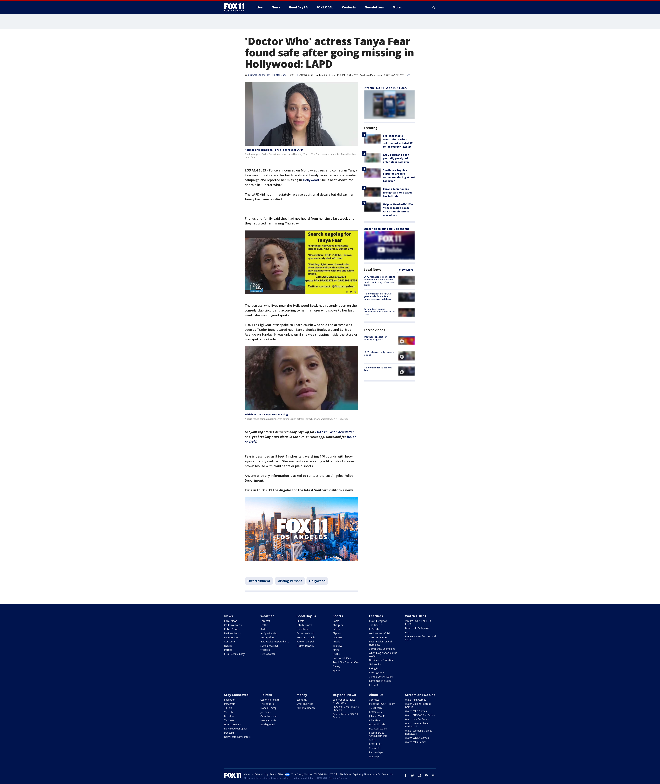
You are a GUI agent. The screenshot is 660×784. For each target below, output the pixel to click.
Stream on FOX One (420, 695)
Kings (336, 649)
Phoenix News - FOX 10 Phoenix (346, 708)
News (228, 616)
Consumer (230, 641)
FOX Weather (267, 654)
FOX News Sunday (234, 654)
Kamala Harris (268, 720)
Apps (408, 632)
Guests (300, 620)
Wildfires (265, 649)
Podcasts (229, 732)
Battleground (267, 724)
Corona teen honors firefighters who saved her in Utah (397, 192)
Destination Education (381, 660)
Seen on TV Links (306, 637)
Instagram (229, 703)
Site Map (374, 756)
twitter (412, 775)
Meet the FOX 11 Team (382, 703)
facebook (405, 775)
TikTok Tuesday (305, 645)
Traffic (264, 625)
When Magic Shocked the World (383, 654)
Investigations (376, 672)
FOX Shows (375, 712)
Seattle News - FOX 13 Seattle (345, 715)
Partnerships (376, 752)
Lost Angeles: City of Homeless (380, 643)
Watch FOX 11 (415, 616)
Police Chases (232, 629)
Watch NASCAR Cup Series (420, 715)
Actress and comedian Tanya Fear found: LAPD (274, 149)
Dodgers (337, 637)
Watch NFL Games (415, 699)
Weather (267, 616)
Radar (263, 629)
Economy (301, 699)
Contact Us (375, 748)
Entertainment (305, 74)
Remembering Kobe (380, 680)
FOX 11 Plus (375, 744)
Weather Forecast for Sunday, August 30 (375, 338)
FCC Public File (377, 724)
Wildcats (337, 645)
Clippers (337, 633)
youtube (426, 775)
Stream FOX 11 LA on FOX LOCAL (386, 88)
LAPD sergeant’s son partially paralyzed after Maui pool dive (396, 158)
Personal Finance (306, 708)
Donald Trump (268, 708)
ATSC (372, 740)
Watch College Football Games (418, 705)
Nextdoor (229, 716)
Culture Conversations (381, 676)
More (397, 7)
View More (406, 270)
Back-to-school (305, 633)
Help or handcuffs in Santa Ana (378, 369)
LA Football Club (342, 658)
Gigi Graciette (254, 74)
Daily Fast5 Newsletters (237, 736)
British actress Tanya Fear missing (266, 414)
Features (376, 616)
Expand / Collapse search (434, 7)
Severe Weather (269, 645)
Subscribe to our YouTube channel (387, 229)
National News (232, 633)
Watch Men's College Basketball (416, 725)
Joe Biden (265, 712)
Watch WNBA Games (417, 737)
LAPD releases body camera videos (379, 353)
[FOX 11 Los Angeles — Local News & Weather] (235, 7)
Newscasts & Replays (417, 628)
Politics (228, 649)
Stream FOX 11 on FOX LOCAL (418, 622)
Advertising (375, 720)
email (433, 775)
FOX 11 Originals (378, 620)
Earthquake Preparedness (274, 641)
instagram (419, 775)
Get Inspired (375, 664)
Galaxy (336, 666)
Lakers (336, 629)
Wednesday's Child (379, 633)
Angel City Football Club (346, 662)
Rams (336, 620)
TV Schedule (376, 708)
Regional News (344, 695)
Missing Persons (289, 581)
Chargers (338, 625)
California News (233, 625)
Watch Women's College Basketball (418, 732)
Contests (374, 699)
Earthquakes (267, 637)
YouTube (229, 712)
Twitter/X (229, 720)
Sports (338, 616)
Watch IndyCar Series (417, 719)
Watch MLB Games (416, 711)
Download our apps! (235, 728)
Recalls (228, 645)
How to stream (232, 724)
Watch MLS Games (415, 742)
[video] (406, 340)
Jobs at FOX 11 (377, 716)
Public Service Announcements (378, 734)
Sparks (336, 670)
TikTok (228, 708)
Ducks (336, 654)
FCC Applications (378, 728)
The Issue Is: (376, 625)
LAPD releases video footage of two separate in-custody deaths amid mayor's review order (379, 280)
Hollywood (311, 180)
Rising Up (374, 668)
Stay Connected (236, 695)
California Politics (269, 699)
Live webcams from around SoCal (420, 638)
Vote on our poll (305, 641)
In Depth (374, 629)
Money (301, 695)
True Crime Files (378, 637)
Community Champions (382, 648)
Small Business (304, 703)
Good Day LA (306, 616)
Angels (336, 641)
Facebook (229, 699)
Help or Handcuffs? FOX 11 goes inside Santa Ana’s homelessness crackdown (378, 296)
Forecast (265, 620)
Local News (372, 269)
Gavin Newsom (268, 716)
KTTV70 (373, 684)
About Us (376, 695)
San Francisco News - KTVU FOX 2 (345, 701)
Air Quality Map (268, 633)
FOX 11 (292, 74)
